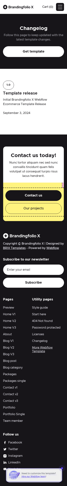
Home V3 (9, 327)
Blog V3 (8, 354)
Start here (39, 314)
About (7, 334)
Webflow (52, 248)
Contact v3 (10, 400)
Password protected (46, 327)
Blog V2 (8, 347)
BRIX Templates (14, 248)
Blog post (10, 360)
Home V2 (9, 320)
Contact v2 (10, 394)
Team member (13, 420)
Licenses (38, 334)
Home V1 (9, 314)
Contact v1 (10, 387)
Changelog (39, 340)
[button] (47, 7)
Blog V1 (8, 340)
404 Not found (42, 320)
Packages (10, 374)
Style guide (40, 307)
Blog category (13, 367)
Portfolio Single (14, 414)
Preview (8, 307)
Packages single (14, 380)
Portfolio (9, 407)
